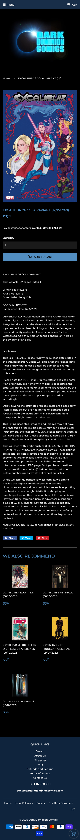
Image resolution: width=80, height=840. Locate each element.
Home (6, 78)
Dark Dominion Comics (43, 819)
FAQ (40, 764)
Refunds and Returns (40, 768)
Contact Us (40, 777)
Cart (74, 4)
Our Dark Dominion (61, 802)
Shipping (40, 760)
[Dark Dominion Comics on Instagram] (73, 810)
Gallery (40, 802)
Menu (11, 4)
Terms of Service (40, 773)
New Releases (24, 802)
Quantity (8, 238)
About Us (40, 755)
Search (40, 751)
